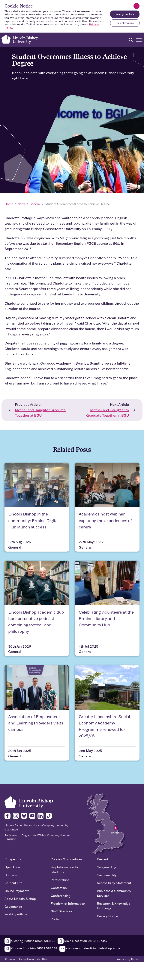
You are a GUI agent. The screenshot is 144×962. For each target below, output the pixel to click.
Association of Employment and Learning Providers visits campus (35, 723)
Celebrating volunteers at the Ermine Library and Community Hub (106, 618)
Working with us (15, 914)
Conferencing (60, 896)
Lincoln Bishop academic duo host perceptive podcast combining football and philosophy (36, 621)
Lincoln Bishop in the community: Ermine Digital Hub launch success (33, 520)
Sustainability (107, 875)
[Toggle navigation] (138, 40)
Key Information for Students (65, 869)
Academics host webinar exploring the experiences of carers (105, 520)
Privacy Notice (107, 916)
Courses (10, 875)
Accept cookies (125, 14)
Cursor (135, 959)
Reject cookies (125, 22)
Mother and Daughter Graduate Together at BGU (40, 413)
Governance (13, 906)
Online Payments (16, 891)
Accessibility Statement (114, 883)
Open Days (12, 867)
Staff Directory (61, 911)
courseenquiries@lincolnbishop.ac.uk (92, 948)
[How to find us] (106, 824)
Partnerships (60, 880)
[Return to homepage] (20, 39)
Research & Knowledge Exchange (113, 905)
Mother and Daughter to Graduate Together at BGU (107, 413)
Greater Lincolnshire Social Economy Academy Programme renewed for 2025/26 (104, 726)
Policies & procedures (66, 859)
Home (8, 204)
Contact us (59, 888)
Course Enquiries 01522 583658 (33, 948)
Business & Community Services (114, 893)
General (34, 204)
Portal (55, 919)
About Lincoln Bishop (20, 899)
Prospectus (12, 859)
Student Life (13, 883)
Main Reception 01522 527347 (85, 941)
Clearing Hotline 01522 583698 (32, 941)
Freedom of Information (68, 903)
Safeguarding (106, 867)
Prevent (102, 859)
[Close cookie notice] (137, 6)
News (21, 204)
